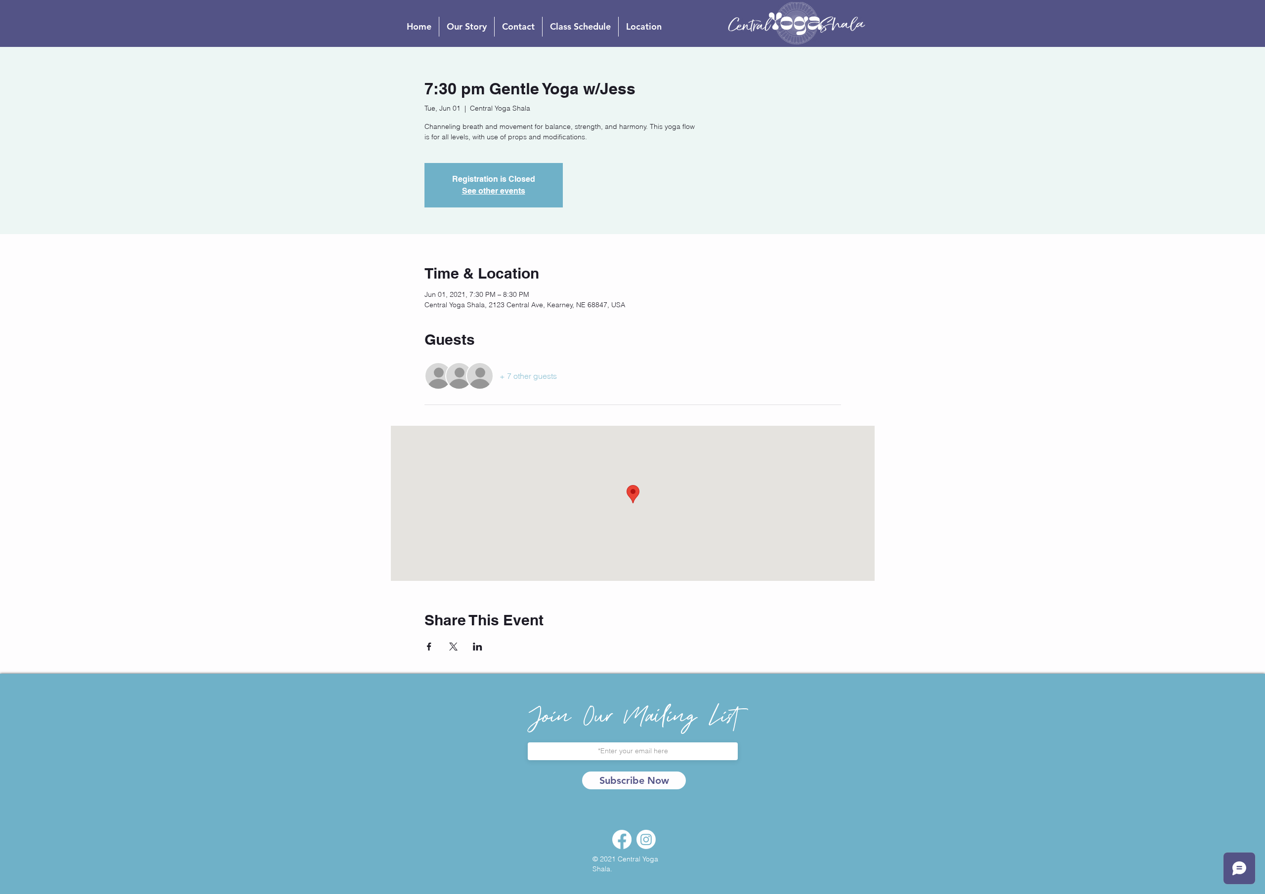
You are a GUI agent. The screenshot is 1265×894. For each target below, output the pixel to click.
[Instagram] (646, 839)
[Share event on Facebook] (429, 646)
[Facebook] (622, 839)
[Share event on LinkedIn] (477, 646)
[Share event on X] (453, 646)
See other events (493, 191)
